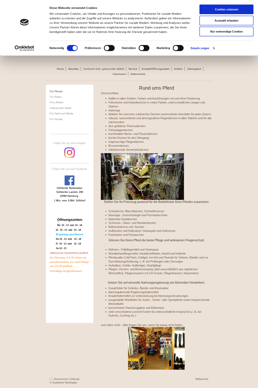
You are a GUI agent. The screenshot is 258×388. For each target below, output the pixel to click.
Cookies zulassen (226, 9)
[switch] (109, 48)
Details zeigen (200, 48)
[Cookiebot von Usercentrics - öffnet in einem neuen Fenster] (24, 48)
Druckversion (61, 378)
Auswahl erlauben (226, 20)
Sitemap (74, 378)
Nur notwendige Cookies (226, 31)
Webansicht (201, 378)
